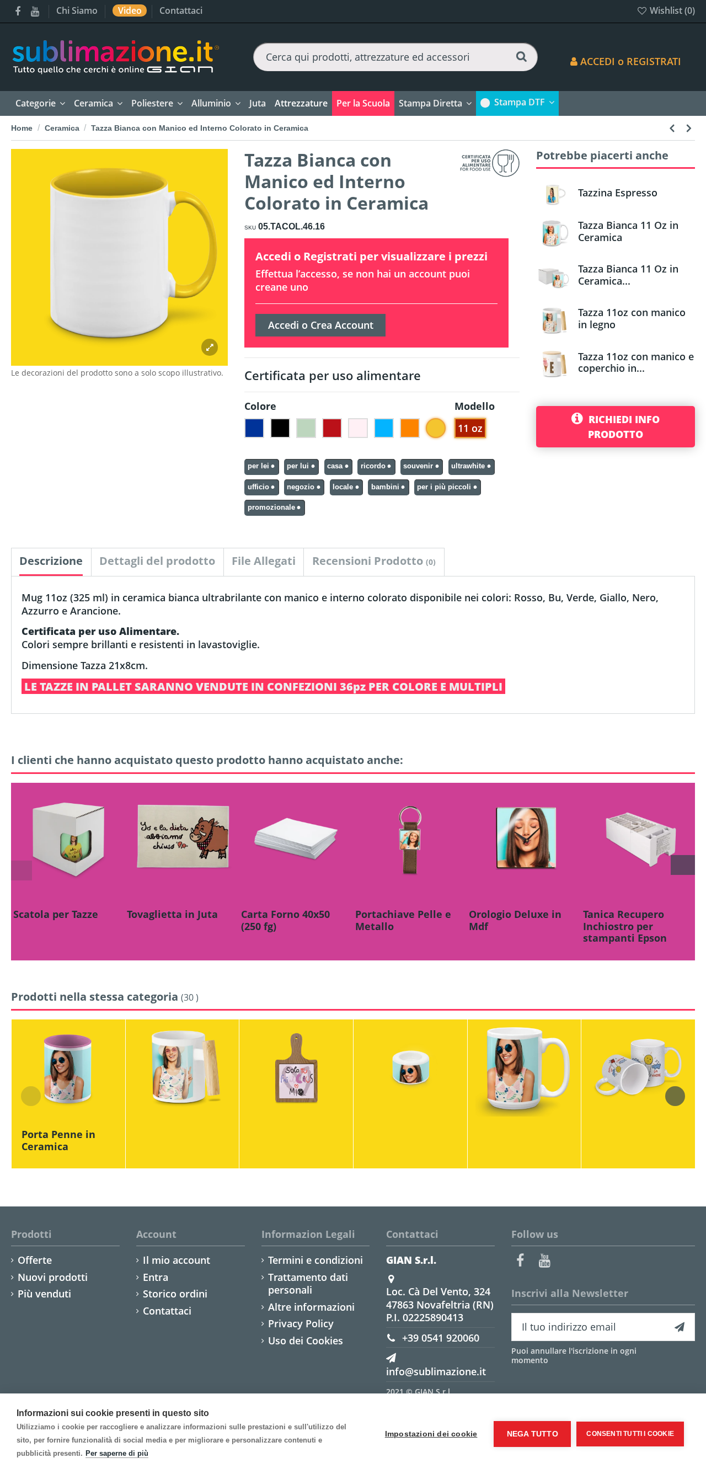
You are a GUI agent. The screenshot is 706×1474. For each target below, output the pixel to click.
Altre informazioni (311, 1307)
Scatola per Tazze (55, 914)
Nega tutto (532, 1434)
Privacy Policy (301, 1323)
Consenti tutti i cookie (630, 1434)
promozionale (271, 507)
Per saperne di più (116, 1453)
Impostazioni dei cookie (431, 1434)
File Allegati (264, 561)
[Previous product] (674, 127)
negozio (300, 487)
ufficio (258, 487)
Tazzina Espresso (617, 192)
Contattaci (180, 10)
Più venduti (44, 1294)
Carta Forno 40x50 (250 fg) (285, 920)
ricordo (373, 466)
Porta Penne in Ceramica (58, 1140)
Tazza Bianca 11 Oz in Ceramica (628, 231)
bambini (385, 487)
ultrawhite (468, 466)
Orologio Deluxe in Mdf (515, 920)
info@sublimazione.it (436, 1371)
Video (131, 10)
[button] (301, 103)
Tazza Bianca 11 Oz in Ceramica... (628, 274)
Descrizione (51, 561)
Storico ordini (175, 1294)
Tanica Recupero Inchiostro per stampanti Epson (625, 925)
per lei (258, 466)
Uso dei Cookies (305, 1340)
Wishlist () (671, 10)
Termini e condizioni (315, 1260)
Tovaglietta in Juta (172, 914)
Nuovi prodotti (53, 1277)
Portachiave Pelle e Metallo (403, 920)
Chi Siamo (78, 10)
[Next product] (689, 127)
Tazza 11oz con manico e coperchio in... (636, 362)
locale (343, 487)
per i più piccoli (444, 487)
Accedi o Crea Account (320, 325)
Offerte (35, 1260)
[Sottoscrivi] (679, 1327)
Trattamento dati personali (308, 1283)
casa (335, 466)
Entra (155, 1277)
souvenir (418, 466)
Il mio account (176, 1260)
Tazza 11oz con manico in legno (632, 318)
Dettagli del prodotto (157, 561)
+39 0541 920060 (440, 1337)
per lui (298, 466)
